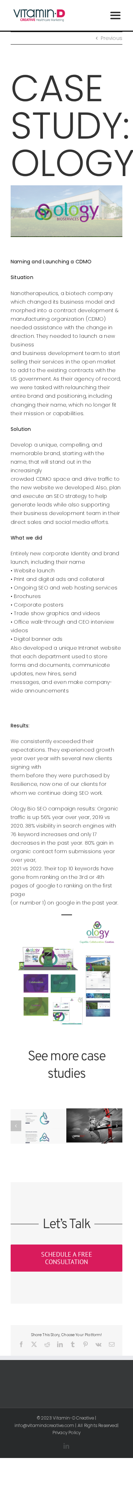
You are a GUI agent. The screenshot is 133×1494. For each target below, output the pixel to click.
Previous (111, 38)
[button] (16, 1125)
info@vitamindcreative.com (44, 1425)
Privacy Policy (66, 1432)
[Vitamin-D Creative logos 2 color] (39, 10)
